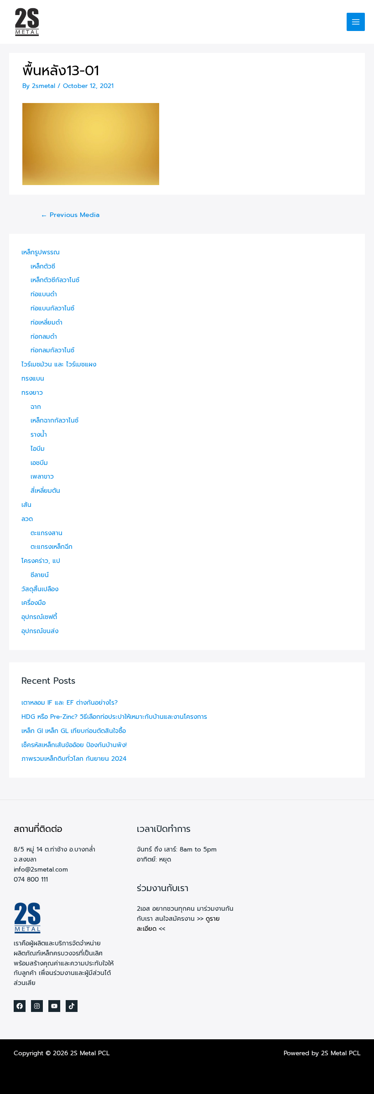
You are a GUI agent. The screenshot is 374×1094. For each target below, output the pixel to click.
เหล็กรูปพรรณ (40, 252)
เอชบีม (39, 463)
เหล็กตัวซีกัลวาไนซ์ (55, 280)
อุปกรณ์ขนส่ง (39, 631)
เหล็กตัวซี (43, 266)
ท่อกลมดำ (44, 336)
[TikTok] (72, 1006)
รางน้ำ (39, 434)
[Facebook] (20, 1006)
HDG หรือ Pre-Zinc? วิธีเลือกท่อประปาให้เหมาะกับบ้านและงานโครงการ (114, 717)
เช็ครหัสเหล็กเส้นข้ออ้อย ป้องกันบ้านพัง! (74, 745)
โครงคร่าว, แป (40, 561)
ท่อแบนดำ (44, 294)
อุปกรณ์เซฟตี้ (39, 617)
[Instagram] (37, 1006)
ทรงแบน (32, 378)
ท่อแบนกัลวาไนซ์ (52, 308)
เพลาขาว (42, 476)
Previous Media (70, 215)
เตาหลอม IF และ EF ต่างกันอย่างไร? (69, 702)
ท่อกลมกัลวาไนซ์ (52, 350)
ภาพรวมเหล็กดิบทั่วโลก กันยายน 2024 (73, 759)
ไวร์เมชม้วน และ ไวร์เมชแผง (58, 364)
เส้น (26, 505)
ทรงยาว (32, 392)
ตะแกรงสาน (46, 533)
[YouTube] (54, 1006)
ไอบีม (38, 449)
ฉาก (36, 407)
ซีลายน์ (40, 575)
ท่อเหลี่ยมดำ (46, 322)
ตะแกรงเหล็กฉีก (52, 547)
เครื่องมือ (33, 603)
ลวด (27, 519)
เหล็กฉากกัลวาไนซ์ (54, 420)
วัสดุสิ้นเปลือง (39, 589)
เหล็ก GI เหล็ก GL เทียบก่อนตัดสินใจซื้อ (73, 731)
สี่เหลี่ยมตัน (45, 490)
